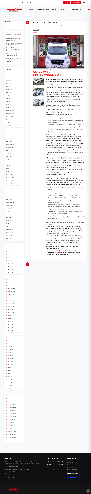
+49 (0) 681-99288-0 (12, 2)
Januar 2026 (11, 327)
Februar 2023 (9, 171)
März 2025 (8, 104)
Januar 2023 (11, 321)
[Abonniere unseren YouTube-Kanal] (13, 477)
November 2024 (10, 113)
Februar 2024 (9, 138)
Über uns (31, 9)
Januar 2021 (9, 226)
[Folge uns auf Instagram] (9, 477)
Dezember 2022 (10, 174)
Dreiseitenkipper (12, 291)
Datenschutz (70, 462)
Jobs (81, 9)
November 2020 (10, 232)
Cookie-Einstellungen (72, 469)
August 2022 (9, 183)
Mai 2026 (8, 80)
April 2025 (8, 101)
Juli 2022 (8, 187)
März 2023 (8, 168)
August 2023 (9, 156)
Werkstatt (75, 9)
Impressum (69, 464)
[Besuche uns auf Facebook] (6, 477)
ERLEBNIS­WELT (76, 2)
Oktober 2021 (9, 205)
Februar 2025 (9, 107)
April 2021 (10, 251)
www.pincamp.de (59, 252)
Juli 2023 (8, 159)
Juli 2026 (8, 74)
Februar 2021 (9, 223)
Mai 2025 (8, 98)
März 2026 (8, 86)
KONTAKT (66, 2)
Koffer (9, 367)
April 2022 (8, 193)
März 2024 (8, 135)
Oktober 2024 (9, 116)
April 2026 (8, 83)
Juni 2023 (8, 162)
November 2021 (12, 407)
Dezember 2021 (10, 202)
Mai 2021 (8, 217)
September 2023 (10, 153)
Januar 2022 (9, 199)
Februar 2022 (11, 300)
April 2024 (8, 132)
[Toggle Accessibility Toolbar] (88, 491)
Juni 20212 (10, 349)
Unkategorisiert (11, 440)
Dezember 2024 (10, 110)
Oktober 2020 (9, 235)
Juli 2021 (8, 211)
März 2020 (8, 238)
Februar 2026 (9, 89)
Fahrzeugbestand (51, 9)
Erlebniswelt (11, 294)
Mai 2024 (8, 129)
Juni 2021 (8, 214)
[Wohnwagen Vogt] (14, 10)
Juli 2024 (8, 122)
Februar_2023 (11, 309)
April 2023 (8, 165)
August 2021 (11, 266)
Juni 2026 (8, 77)
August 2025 (9, 92)
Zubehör (67, 9)
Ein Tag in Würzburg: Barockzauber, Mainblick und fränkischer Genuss (13, 49)
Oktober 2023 (9, 150)
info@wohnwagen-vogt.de (26, 2)
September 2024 (10, 119)
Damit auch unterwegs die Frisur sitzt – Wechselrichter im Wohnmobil (13, 60)
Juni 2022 (10, 352)
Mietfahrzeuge (40, 9)
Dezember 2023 (10, 144)
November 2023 (10, 147)
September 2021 (10, 208)
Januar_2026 (11, 330)
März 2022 (8, 196)
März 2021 (8, 220)
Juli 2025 (8, 95)
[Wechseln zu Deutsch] (84, 3)
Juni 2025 (10, 361)
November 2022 (10, 177)
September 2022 (10, 180)
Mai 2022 (8, 190)
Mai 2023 (10, 376)
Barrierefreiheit (70, 467)
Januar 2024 (9, 141)
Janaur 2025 (11, 312)
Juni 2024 (8, 125)
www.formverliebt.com (81, 490)
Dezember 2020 (10, 229)
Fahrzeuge (61, 9)
